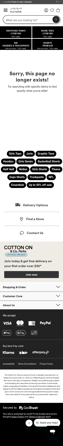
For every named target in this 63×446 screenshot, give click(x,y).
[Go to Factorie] (15, 11)
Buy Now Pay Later (13, 346)
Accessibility (9, 364)
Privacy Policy (46, 364)
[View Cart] (58, 10)
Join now (31, 274)
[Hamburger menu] (6, 10)
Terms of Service (37, 417)
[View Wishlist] (52, 11)
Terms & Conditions (27, 364)
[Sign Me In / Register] (46, 11)
